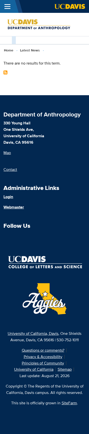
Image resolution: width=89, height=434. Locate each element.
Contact (10, 169)
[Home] (42, 24)
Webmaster (13, 207)
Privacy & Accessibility (43, 357)
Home (8, 50)
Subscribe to (5, 72)
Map (7, 153)
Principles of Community (43, 363)
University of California (33, 369)
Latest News (30, 50)
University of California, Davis (33, 333)
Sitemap (65, 369)
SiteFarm (69, 403)
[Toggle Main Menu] (7, 6)
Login (8, 197)
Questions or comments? (43, 350)
